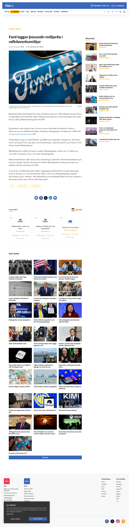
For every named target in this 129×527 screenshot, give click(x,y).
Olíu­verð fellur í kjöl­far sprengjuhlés (45, 386)
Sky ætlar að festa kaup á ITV (18, 453)
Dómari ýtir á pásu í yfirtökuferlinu (45, 410)
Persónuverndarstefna (10, 493)
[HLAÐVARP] (108, 12)
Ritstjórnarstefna (29, 496)
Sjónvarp (104, 494)
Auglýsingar (27, 491)
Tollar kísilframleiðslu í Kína (17, 343)
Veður (118, 491)
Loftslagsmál (35, 186)
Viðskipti (104, 484)
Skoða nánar (9, 514)
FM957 (118, 496)
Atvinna (118, 486)
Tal (117, 501)
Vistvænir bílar (22, 186)
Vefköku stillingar (15, 519)
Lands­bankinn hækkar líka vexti (109, 139)
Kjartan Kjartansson (14, 47)
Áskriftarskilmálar (29, 498)
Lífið (102, 489)
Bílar (12, 186)
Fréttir (103, 482)
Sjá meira (45, 457)
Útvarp (103, 496)
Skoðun (103, 491)
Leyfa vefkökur (38, 519)
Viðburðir (119, 489)
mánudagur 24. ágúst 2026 (101, 6)
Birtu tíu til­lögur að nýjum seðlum (19, 386)
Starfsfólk (27, 501)
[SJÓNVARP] (112, 12)
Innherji (118, 482)
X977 (117, 499)
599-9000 (9, 500)
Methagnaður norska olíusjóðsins (19, 320)
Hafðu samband (28, 494)
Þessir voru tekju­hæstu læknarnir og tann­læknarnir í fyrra (108, 130)
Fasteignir (119, 484)
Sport (103, 486)
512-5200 (29, 489)
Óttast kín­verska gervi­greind (68, 410)
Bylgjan (118, 494)
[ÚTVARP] (116, 12)
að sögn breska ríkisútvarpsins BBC (22, 134)
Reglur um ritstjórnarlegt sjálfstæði (11, 490)
